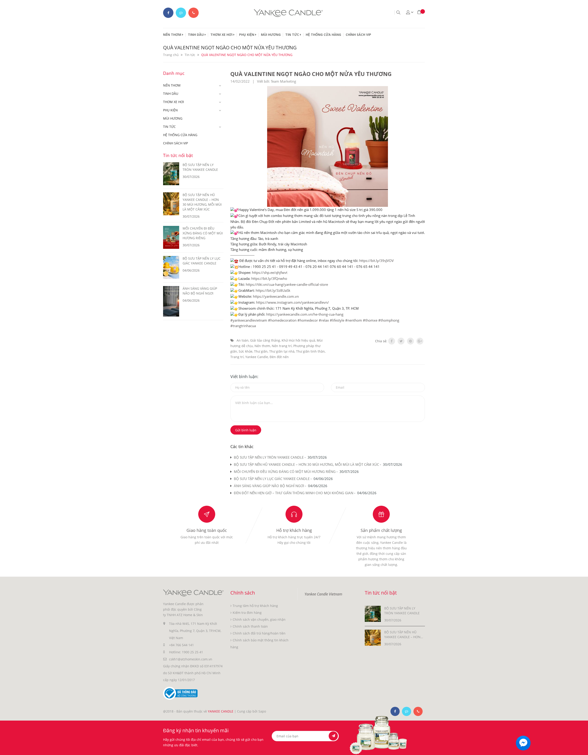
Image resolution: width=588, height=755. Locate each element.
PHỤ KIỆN (247, 34)
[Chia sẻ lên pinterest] (410, 341)
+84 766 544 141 (181, 645)
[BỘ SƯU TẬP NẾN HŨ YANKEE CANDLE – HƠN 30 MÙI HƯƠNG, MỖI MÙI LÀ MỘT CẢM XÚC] (373, 637)
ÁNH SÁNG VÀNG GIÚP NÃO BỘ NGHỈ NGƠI (269, 485)
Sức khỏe (245, 351)
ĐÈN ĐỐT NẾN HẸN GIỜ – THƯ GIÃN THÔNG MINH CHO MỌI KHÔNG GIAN (293, 493)
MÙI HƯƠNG (271, 34)
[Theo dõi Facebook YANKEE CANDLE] (168, 13)
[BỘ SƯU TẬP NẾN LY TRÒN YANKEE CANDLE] (373, 613)
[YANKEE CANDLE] (193, 592)
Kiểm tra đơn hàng (247, 612)
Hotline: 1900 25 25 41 (186, 652)
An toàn (243, 340)
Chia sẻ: (381, 341)
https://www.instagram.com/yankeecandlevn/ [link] (292, 302)
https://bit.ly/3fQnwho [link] (269, 278)
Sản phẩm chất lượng (381, 530)
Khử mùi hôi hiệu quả (298, 340)
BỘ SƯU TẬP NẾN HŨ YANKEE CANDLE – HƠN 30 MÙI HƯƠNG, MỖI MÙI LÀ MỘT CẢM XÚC (306, 464)
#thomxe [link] (370, 320)
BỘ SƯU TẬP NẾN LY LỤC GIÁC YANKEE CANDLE (272, 478)
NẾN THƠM (172, 34)
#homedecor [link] (307, 320)
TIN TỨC (292, 34)
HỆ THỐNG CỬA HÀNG (323, 34)
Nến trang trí (282, 346)
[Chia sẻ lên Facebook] (391, 341)
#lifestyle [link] (337, 320)
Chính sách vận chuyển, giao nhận (259, 619)
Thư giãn (261, 351)
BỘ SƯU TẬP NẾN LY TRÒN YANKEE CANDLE (269, 457)
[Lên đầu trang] (580, 747)
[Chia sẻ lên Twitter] (401, 341)
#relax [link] (324, 320)
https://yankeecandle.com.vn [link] (276, 296)
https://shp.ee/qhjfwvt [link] (269, 272)
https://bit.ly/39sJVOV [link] (376, 260)
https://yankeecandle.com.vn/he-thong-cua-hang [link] (304, 314)
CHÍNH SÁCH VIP (358, 34)
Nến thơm (262, 346)
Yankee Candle (256, 357)
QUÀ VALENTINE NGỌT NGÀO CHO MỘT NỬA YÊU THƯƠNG (311, 74)
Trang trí (237, 357)
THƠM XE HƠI (221, 34)
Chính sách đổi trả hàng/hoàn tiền (259, 633)
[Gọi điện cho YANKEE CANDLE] (193, 13)
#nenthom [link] (353, 320)
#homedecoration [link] (282, 320)
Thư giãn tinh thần (310, 351)
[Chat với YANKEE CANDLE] (181, 13)
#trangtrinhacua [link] (243, 325)
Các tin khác (242, 446)
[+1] (419, 341)
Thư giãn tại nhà (281, 351)
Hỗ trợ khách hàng (294, 530)
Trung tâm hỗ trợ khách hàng (255, 605)
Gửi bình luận (245, 430)
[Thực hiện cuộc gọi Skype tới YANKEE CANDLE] (406, 711)
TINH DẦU (196, 34)
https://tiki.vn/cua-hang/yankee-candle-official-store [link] (287, 284)
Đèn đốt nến (279, 357)
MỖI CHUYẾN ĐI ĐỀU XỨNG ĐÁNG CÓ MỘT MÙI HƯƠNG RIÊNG (285, 471)
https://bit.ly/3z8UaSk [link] (273, 290)
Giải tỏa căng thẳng (265, 340)
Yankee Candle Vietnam (323, 594)
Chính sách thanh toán (250, 626)
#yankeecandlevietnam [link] (248, 320)
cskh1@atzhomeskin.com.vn (190, 659)
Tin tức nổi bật (178, 155)
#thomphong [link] (388, 320)
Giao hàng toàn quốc (207, 530)
